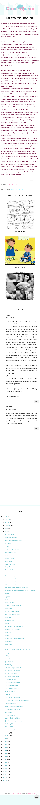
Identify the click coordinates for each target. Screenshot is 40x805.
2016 (5, 756)
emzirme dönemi (10, 534)
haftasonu (8, 641)
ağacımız (7, 593)
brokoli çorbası (10, 647)
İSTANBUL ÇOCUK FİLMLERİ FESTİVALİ (18, 650)
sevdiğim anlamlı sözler (12, 653)
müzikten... (8, 712)
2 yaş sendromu (10, 691)
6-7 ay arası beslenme (12, 582)
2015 (5, 753)
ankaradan (8, 561)
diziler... (7, 623)
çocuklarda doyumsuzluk (12, 688)
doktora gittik (9, 724)
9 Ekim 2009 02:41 (11, 318)
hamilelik (14, 189)
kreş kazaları (9, 644)
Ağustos (7, 525)
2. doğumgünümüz (10, 679)
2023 (5, 777)
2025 (5, 780)
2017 (5, 759)
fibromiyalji (8, 665)
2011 (5, 741)
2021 (5, 771)
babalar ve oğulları (11, 730)
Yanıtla (36, 401)
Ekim (6, 531)
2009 (5, 516)
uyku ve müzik (9, 543)
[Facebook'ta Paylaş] (9, 184)
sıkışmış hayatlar (10, 552)
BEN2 (7, 555)
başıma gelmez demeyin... (13, 629)
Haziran (7, 519)
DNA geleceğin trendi (12, 656)
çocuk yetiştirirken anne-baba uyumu (17, 700)
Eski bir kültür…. (10, 715)
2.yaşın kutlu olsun (11, 703)
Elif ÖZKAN (10, 407)
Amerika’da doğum (10, 576)
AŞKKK (7, 596)
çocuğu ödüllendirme (11, 685)
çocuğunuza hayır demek (12, 682)
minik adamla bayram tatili (13, 540)
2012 (5, 744)
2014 (5, 750)
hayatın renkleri (10, 558)
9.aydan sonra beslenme (12, 614)
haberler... (8, 632)
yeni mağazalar (10, 620)
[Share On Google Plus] (20, 184)
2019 (5, 765)
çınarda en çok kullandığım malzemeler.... (17, 587)
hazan (7, 635)
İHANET (7, 599)
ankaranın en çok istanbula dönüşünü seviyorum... (20, 590)
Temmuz (7, 522)
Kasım (7, 733)
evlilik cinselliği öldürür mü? (14, 605)
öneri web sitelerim (11, 570)
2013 (5, 747)
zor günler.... (9, 546)
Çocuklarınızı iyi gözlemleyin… (14, 721)
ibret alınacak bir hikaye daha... (14, 626)
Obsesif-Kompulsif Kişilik (13, 668)
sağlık (20, 189)
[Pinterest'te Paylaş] (16, 184)
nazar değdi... (9, 617)
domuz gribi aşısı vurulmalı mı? (14, 638)
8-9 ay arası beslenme (12, 611)
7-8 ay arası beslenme (12, 585)
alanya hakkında (10, 564)
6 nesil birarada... (10, 659)
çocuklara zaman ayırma (12, 676)
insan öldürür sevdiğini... (12, 718)
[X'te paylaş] (12, 184)
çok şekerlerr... (9, 662)
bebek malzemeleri (11, 537)
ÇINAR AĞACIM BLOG (15, 793)
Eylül (6, 528)
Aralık (7, 736)
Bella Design (31, 793)
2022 (5, 774)
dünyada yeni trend (11, 567)
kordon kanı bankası (11, 573)
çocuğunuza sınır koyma (12, 670)
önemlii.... (8, 694)
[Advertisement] (20, 482)
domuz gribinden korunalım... (14, 706)
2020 (5, 768)
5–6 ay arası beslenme (12, 579)
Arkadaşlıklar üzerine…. (12, 709)
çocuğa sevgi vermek (11, 673)
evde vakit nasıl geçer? (12, 549)
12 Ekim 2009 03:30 (11, 409)
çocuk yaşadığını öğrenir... (13, 697)
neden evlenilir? (10, 602)
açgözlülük (8, 608)
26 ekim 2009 (9, 727)
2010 (5, 739)
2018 (5, 762)
